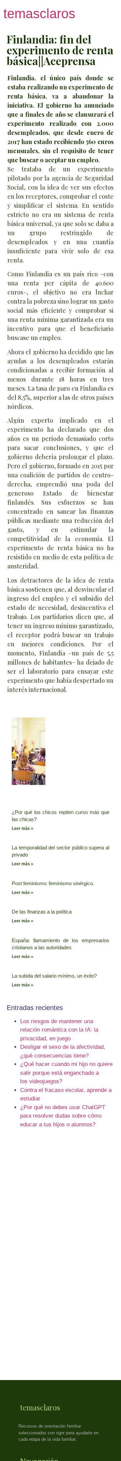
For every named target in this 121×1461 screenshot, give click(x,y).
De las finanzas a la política (42, 912)
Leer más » (22, 828)
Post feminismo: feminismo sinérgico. (53, 883)
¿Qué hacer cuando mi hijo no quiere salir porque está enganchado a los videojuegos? (66, 1073)
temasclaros (39, 13)
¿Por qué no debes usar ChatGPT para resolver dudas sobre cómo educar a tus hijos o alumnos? (62, 1116)
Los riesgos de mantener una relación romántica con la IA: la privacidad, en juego (59, 1030)
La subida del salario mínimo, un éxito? (54, 976)
